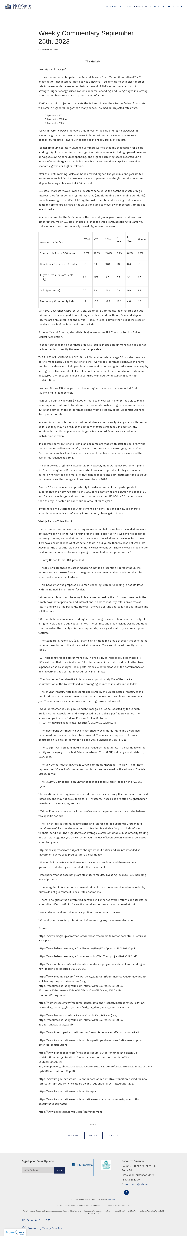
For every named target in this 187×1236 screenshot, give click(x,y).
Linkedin (114, 1135)
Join (59, 1170)
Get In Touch (175, 7)
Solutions (126, 7)
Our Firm (112, 7)
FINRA (110, 1199)
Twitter (93, 1135)
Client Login (157, 7)
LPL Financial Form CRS (36, 1220)
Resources (140, 7)
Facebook (73, 1135)
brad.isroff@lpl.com (136, 1184)
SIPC (114, 1199)
